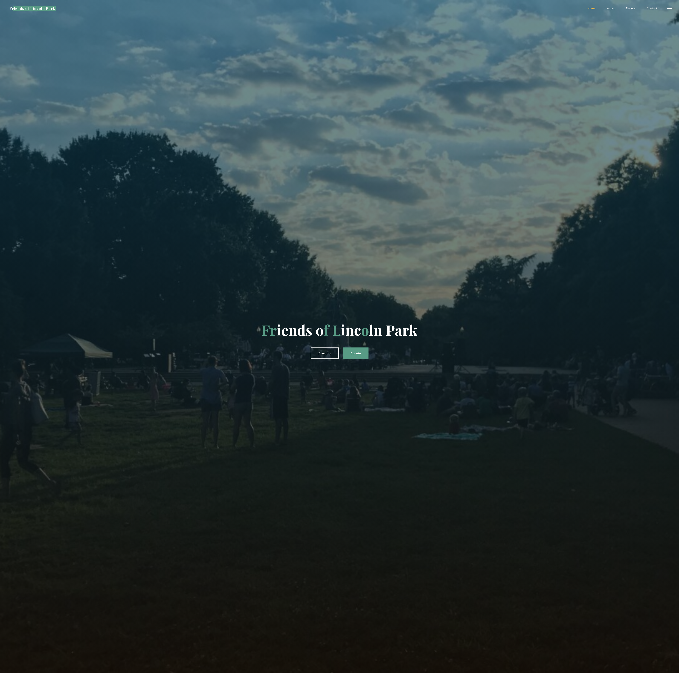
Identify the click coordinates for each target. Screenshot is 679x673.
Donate (355, 353)
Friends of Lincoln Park (32, 8)
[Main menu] (669, 8)
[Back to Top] (665, 659)
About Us (324, 353)
